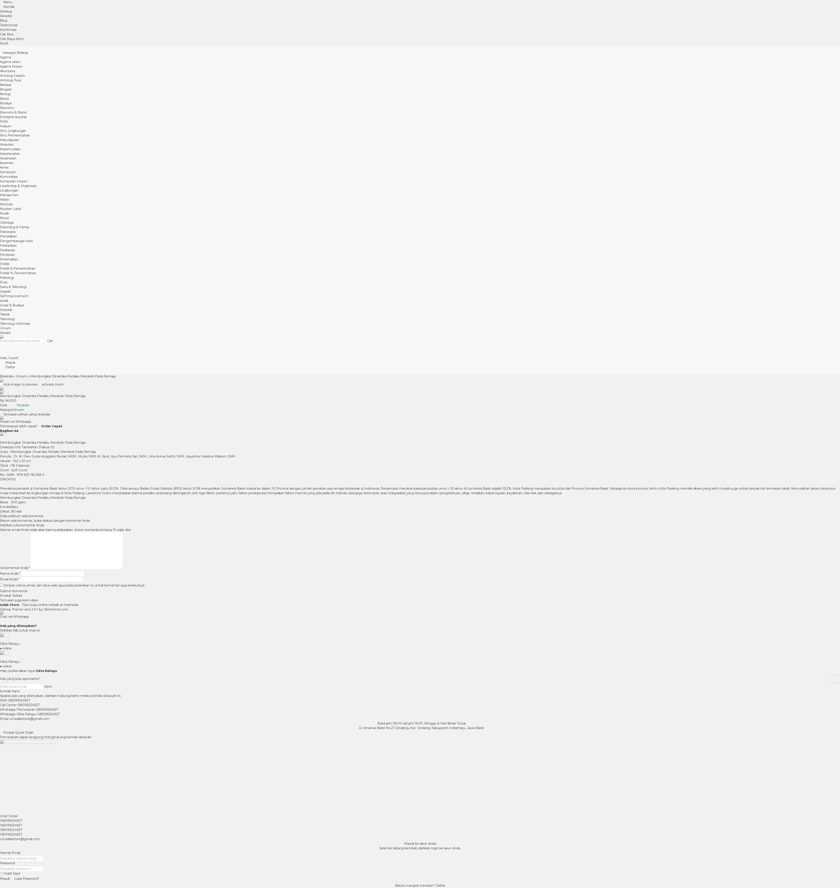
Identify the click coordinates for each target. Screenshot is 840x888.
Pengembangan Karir (16, 241)
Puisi (3, 282)
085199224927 (19, 700)
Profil (4, 43)
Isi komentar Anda (14, 568)
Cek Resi (6, 34)
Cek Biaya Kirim (12, 39)
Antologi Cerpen (12, 76)
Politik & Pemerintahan (17, 268)
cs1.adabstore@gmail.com (29, 719)
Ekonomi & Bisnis (13, 112)
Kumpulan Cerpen (14, 181)
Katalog (6, 11)
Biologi (5, 94)
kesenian (7, 163)
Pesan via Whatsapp (15, 422)
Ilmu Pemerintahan (15, 135)
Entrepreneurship (13, 117)
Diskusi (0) (46, 447)
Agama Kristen (11, 66)
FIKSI (4, 122)
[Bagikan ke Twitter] (24, 431)
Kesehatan (8, 158)
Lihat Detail (9, 816)
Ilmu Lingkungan (13, 131)
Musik (4, 213)
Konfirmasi (8, 30)
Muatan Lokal (10, 209)
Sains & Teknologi (13, 287)
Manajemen (9, 195)
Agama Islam (10, 62)
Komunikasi (9, 177)
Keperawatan (10, 154)
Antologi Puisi (10, 80)
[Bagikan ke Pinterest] (8, 438)
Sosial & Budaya (12, 305)
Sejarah (5, 291)
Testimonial (8, 25)
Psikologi (7, 278)
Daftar (440, 886)
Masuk (5, 879)
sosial (4, 301)
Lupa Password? (26, 879)
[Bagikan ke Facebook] (20, 431)
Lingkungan (9, 190)
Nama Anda (9, 574)
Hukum (6, 126)
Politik (4, 264)
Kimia (4, 167)
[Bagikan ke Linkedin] (4, 438)
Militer (4, 200)
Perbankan (8, 246)
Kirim (48, 687)
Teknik (5, 314)
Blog (3, 21)
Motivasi (6, 204)
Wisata (5, 333)
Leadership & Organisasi (18, 186)
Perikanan (7, 250)
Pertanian (7, 255)
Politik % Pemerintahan (18, 273)
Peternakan (9, 259)
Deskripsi (7, 447)
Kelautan (7, 145)
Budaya (6, 103)
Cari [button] (49, 341)
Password (7, 863)
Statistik (6, 310)
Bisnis (4, 99)
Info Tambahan (26, 447)
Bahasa (5, 85)
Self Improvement (14, 296)
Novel (4, 218)
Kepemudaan (10, 149)
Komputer (8, 172)
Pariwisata (8, 232)
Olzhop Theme (11, 609)
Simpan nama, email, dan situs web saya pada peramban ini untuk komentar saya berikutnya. (74, 585)
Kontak (8, 7)
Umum (5, 328)
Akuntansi (7, 71)
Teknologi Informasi (15, 324)
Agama (5, 57)
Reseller (6, 16)
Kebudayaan (9, 140)
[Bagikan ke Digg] (1, 438)
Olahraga (7, 223)
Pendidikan (8, 236)
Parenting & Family (14, 227)
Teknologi (7, 319)
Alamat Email (10, 853)
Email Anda (8, 579)
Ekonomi (7, 108)
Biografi (6, 89)
